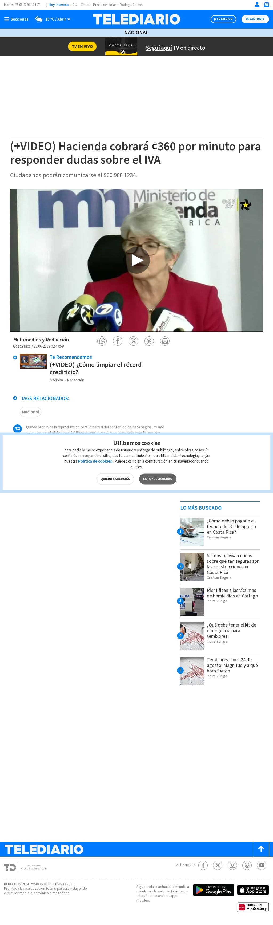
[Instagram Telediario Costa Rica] (232, 865)
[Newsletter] (266, 5)
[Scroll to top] (261, 849)
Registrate (255, 19)
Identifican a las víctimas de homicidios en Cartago (232, 593)
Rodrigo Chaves (131, 4)
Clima (85, 4)
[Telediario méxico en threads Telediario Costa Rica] (247, 865)
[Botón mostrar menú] (17, 19)
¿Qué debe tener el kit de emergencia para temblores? (231, 631)
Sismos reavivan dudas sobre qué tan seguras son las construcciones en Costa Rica (233, 564)
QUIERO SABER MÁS (115, 479)
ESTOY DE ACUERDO (157, 479)
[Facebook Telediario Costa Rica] (203, 865)
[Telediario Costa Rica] (136, 19)
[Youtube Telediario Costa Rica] (261, 865)
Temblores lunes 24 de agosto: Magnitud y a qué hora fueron (232, 665)
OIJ (74, 4)
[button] (102, 341)
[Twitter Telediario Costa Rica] (217, 865)
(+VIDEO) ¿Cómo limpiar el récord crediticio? (96, 368)
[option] (136, 260)
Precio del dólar (104, 4)
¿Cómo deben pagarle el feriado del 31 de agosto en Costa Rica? (231, 527)
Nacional (136, 32)
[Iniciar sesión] (257, 4)
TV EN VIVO (224, 19)
